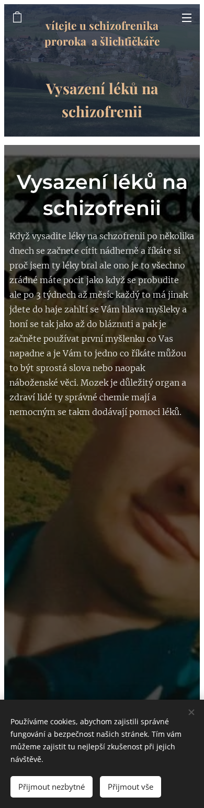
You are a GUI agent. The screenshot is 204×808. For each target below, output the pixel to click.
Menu (186, 17)
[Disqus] (102, 558)
